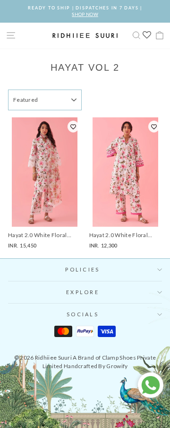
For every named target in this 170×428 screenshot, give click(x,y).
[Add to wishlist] (73, 126)
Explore (82, 292)
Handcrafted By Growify (96, 366)
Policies (82, 269)
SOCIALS (83, 314)
